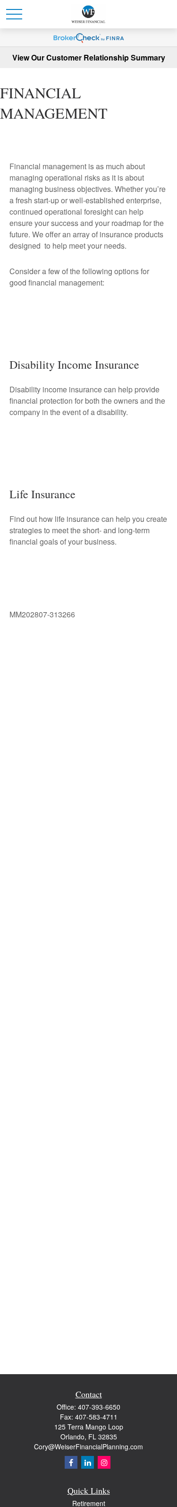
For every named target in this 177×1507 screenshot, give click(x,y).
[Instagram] (104, 1462)
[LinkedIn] (87, 1462)
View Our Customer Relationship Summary (88, 57)
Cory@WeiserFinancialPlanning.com (88, 1446)
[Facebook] (71, 1462)
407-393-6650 (99, 1407)
